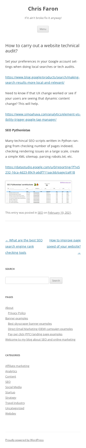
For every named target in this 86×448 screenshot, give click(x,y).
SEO (40, 213)
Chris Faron (43, 8)
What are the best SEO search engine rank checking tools (24, 246)
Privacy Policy (17, 313)
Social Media (13, 387)
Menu (43, 29)
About (9, 308)
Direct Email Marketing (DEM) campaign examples (40, 329)
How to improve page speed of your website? (64, 246)
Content (10, 376)
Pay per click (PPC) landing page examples (35, 334)
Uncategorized (14, 408)
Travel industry (15, 403)
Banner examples (16, 318)
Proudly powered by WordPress (24, 440)
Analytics (11, 371)
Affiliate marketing (17, 366)
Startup (10, 392)
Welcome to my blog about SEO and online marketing (40, 339)
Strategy (10, 398)
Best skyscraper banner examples (30, 324)
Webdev (10, 413)
